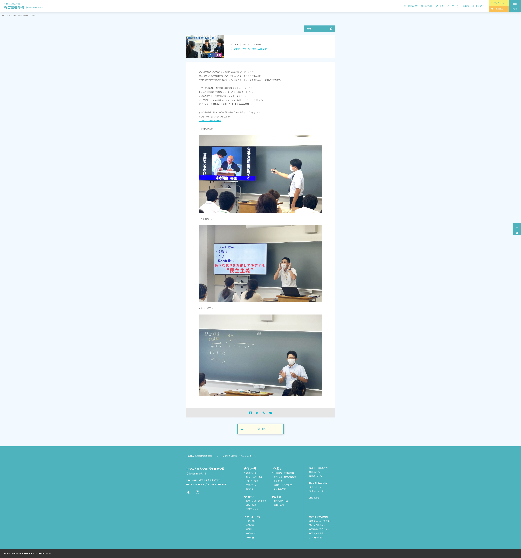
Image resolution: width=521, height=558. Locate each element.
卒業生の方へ (315, 472)
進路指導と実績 (281, 501)
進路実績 (480, 6)
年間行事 (250, 525)
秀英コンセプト (253, 473)
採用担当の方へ (316, 476)
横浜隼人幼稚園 (316, 533)
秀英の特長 (413, 6)
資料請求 (499, 9)
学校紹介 (429, 6)
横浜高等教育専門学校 (319, 529)
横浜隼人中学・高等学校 (320, 521)
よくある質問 (280, 489)
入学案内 (465, 6)
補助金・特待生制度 (283, 485)
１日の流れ (251, 521)
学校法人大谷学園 (318, 517)
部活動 (249, 529)
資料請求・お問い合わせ (285, 477)
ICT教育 (249, 489)
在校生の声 (251, 533)
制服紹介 (250, 537)
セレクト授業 (252, 481)
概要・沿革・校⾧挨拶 (256, 501)
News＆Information (20, 15)
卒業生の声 (279, 505)
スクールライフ (447, 6)
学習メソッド (252, 485)
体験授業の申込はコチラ (210, 120)
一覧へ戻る (260, 429)
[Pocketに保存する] (270, 413)
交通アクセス (499, 3)
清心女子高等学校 (317, 525)
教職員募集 (314, 498)
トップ (7, 15)
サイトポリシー (316, 487)
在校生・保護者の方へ (319, 468)
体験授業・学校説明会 (284, 473)
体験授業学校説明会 (517, 229)
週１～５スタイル (254, 477)
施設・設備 (251, 505)
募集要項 (278, 481)
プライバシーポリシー (319, 491)
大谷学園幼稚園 (316, 537)
